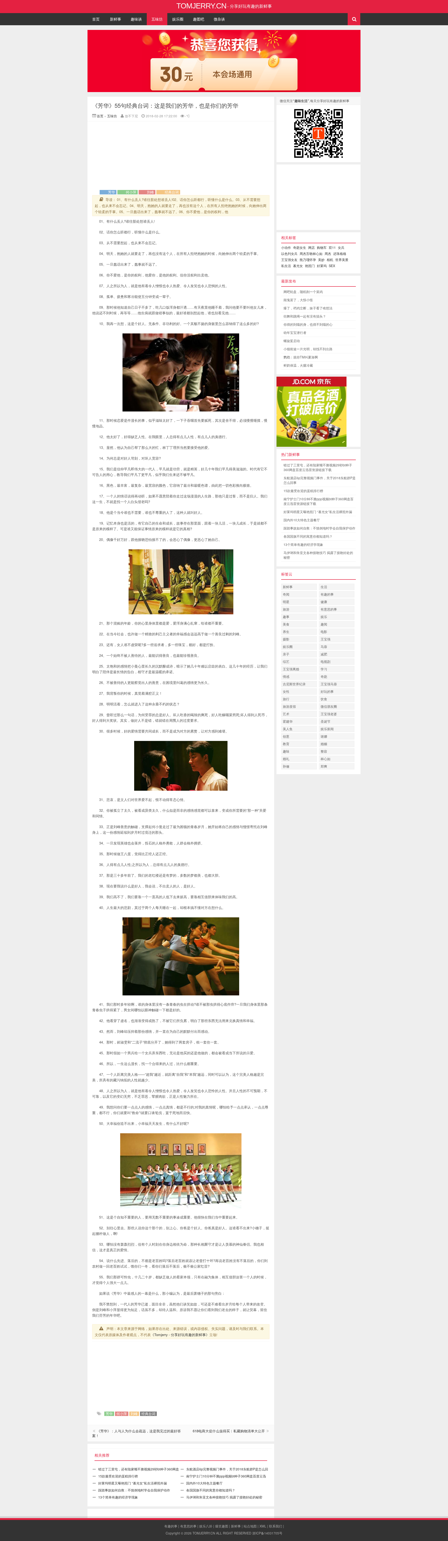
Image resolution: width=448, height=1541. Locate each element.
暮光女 (298, 265)
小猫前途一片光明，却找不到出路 (308, 349)
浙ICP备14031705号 (267, 1533)
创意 (286, 736)
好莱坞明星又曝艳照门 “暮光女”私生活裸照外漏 (132, 1483)
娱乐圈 (177, 19)
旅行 (286, 699)
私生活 (286, 265)
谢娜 (324, 736)
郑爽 (324, 766)
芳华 (111, 192)
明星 (286, 601)
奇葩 (324, 676)
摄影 (286, 639)
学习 (324, 669)
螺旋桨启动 (292, 340)
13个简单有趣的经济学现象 (118, 1497)
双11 (332, 247)
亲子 (286, 654)
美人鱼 (288, 728)
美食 (286, 624)
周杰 (328, 253)
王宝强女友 (289, 259)
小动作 (286, 247)
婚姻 (324, 743)
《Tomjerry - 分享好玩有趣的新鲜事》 (180, 1334)
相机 (330, 259)
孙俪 (286, 766)
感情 (190, 682)
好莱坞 (322, 265)
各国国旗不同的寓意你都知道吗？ (210, 1490)
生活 (324, 586)
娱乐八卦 (205, 1526)
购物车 (322, 247)
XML (262, 1526)
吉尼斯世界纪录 (294, 684)
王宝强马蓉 (329, 684)
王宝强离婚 (291, 669)
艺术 (286, 714)
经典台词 (172, 192)
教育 (286, 743)
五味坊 (157, 19)
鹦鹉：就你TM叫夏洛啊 (301, 357)
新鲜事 (115, 19)
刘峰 (150, 192)
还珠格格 (339, 253)
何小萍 (131, 192)
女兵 (341, 247)
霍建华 (288, 721)
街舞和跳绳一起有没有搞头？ (305, 316)
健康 (324, 601)
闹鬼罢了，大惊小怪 (298, 299)
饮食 (324, 699)
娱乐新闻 (327, 728)
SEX (332, 265)
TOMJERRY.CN (203, 1533)
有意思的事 (329, 609)
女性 (286, 691)
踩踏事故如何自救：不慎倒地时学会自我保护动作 (134, 1490)
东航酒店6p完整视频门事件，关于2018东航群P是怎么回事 (320, 480)
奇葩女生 (299, 247)
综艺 (286, 661)
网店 (311, 247)
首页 (96, 19)
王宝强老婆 (329, 714)
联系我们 (275, 1526)
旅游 (286, 609)
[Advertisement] (181, 156)
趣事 (286, 616)
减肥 (324, 654)
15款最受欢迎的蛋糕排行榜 (118, 1476)
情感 (286, 676)
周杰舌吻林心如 (311, 253)
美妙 (321, 259)
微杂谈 (219, 19)
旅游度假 (289, 706)
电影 (324, 631)
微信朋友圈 (329, 706)
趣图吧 (198, 19)
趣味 (286, 751)
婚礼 (286, 758)
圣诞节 (325, 721)
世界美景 (341, 259)
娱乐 (324, 616)
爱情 (134, 731)
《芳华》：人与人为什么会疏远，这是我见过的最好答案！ (136, 1433)
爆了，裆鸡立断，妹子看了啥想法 (308, 308)
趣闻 (324, 624)
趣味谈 (136, 19)
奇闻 (286, 594)
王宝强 (325, 639)
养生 (286, 631)
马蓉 (324, 646)
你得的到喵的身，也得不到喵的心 (308, 324)
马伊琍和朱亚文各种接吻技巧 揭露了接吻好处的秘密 (224, 1497)
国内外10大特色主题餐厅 (204, 1483)
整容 (324, 751)
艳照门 (310, 265)
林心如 (325, 758)
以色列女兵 (289, 253)
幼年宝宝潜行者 (295, 332)
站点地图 (250, 1526)
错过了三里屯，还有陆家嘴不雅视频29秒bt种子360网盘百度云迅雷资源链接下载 (318, 467)
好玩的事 (327, 691)
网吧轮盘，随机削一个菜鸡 (303, 291)
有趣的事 (327, 594)
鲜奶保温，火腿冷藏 (298, 365)
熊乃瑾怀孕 (308, 259)
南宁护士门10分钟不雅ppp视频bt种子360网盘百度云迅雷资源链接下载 (319, 501)
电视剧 (325, 661)
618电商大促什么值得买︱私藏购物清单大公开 (229, 1430)
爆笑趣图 (221, 1526)
